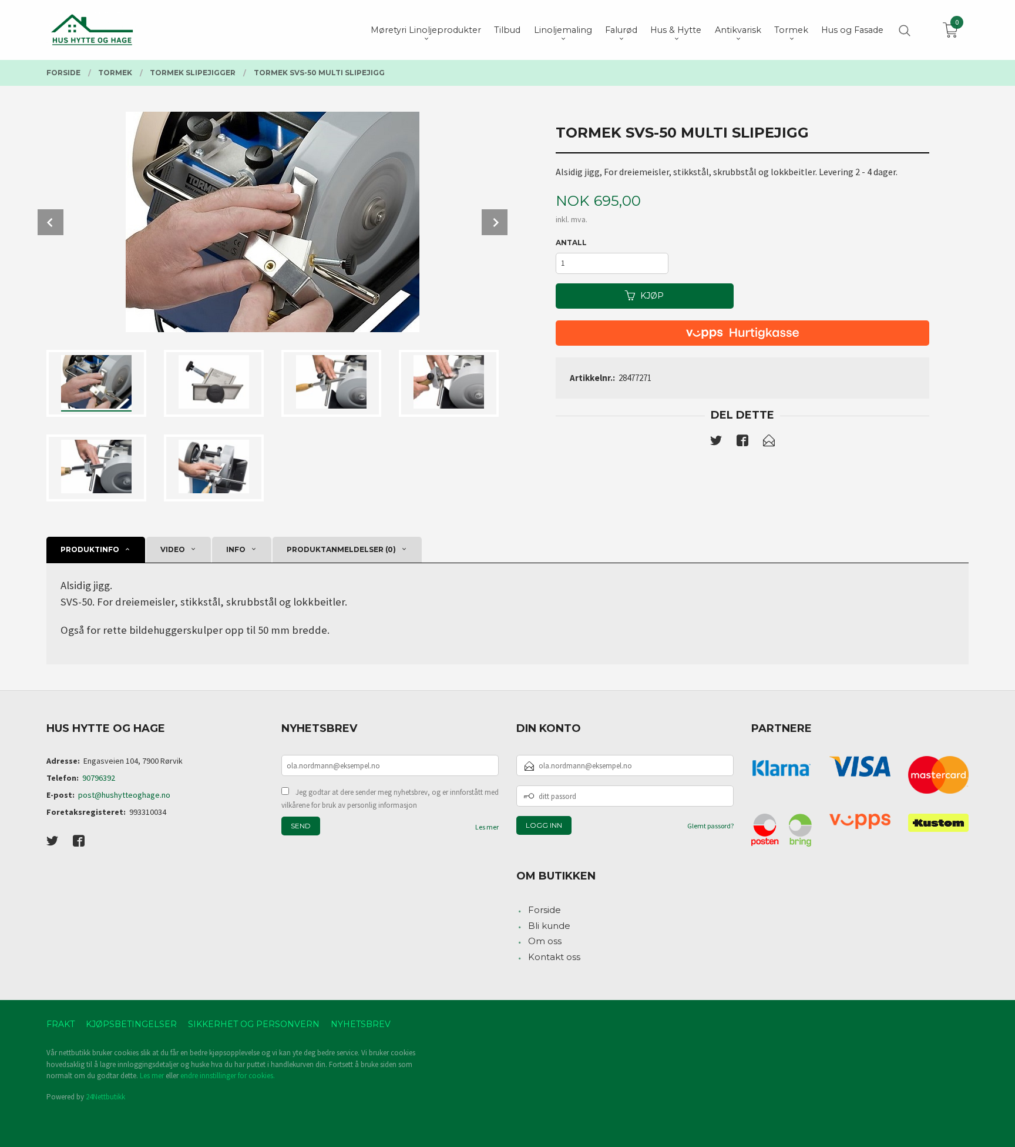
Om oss (545, 941)
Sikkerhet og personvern (254, 1024)
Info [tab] (236, 549)
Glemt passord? (710, 825)
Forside (544, 909)
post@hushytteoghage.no (124, 795)
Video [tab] (172, 549)
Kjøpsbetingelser (131, 1024)
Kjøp (652, 295)
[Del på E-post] (768, 442)
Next (495, 222)
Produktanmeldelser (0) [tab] (341, 549)
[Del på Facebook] (742, 442)
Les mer (487, 826)
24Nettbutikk (105, 1097)
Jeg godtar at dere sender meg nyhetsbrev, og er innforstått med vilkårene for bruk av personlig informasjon (390, 798)
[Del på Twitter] (716, 442)
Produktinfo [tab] (90, 549)
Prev (50, 222)
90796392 (98, 778)
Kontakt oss (554, 956)
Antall (571, 242)
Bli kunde (549, 925)
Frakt (60, 1024)
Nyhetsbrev (361, 1024)
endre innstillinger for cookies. (227, 1076)
